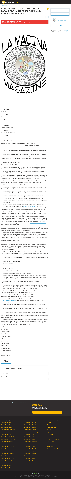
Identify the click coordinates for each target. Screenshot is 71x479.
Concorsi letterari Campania (30, 429)
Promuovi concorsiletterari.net (53, 439)
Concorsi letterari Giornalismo (7, 453)
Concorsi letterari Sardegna (30, 453)
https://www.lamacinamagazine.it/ (38, 223)
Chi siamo (49, 422)
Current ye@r (4, 376)
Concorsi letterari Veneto (29, 460)
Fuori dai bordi (50, 446)
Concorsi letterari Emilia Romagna (31, 432)
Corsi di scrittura (50, 441)
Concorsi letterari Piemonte (30, 448)
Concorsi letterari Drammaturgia (8, 429)
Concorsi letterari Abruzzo (30, 422)
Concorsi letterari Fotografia (7, 446)
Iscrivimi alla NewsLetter (47, 412)
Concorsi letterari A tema (6, 422)
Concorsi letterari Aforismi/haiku (8, 424)
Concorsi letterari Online (29, 446)
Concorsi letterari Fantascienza (8, 439)
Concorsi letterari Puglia (29, 451)
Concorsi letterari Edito (6, 432)
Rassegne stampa (51, 434)
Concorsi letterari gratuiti (52, 448)
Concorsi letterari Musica (6, 463)
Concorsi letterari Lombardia (30, 441)
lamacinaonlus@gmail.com (29, 206)
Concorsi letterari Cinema (6, 427)
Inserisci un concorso (51, 427)
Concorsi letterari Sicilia (29, 455)
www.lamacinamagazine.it (40, 164)
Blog (48, 432)
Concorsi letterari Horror (6, 455)
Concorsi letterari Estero (29, 434)
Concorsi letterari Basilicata (30, 424)
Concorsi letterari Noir (6, 465)
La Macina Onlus (62, 20)
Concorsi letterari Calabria (30, 427)
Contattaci (49, 424)
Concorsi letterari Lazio (29, 436)
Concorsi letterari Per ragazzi (7, 467)
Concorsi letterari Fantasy (6, 441)
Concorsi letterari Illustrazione (7, 458)
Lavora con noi (50, 436)
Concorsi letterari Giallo (6, 451)
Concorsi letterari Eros (6, 434)
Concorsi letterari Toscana (30, 458)
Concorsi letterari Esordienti (7, 436)
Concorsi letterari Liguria (29, 439)
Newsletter (49, 429)
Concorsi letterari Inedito (6, 460)
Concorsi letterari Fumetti (7, 448)
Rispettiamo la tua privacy (47, 415)
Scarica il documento (6, 363)
